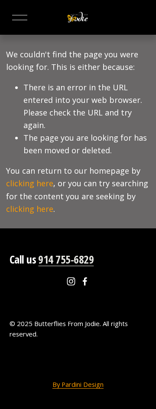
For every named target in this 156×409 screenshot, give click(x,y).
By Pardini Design (78, 384)
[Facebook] (85, 281)
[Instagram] (71, 281)
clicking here (29, 183)
